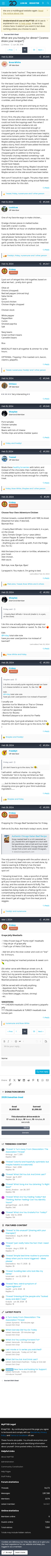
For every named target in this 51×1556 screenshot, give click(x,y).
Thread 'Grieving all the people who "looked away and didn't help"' (27, 1297)
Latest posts (13, 1312)
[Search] (48, 3)
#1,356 (46, 919)
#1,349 (46, 406)
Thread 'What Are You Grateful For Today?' (26, 1212)
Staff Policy (6, 1476)
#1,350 (46, 451)
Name (4, 1058)
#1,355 (46, 807)
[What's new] (43, 3)
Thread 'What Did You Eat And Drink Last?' (26, 1174)
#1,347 (46, 263)
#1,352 (46, 592)
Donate (25, 1132)
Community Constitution (12, 1466)
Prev (11, 50)
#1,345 (46, 56)
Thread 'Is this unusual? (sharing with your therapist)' (26, 1232)
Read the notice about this (23, 12)
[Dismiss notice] (47, 10)
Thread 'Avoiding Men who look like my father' (24, 1272)
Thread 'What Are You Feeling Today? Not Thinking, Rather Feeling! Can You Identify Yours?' (26, 1199)
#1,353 (46, 662)
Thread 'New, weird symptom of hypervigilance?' (21, 1285)
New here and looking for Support (26, 1369)
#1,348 (46, 378)
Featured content (16, 1225)
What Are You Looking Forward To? (22, 1339)
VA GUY (46, 1504)
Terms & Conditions (19, 1435)
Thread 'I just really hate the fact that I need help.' (27, 1244)
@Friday (5, 635)
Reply (47, 188)
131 (34, 50)
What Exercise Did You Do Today (21, 1329)
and (14, 443)
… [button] (20, 50)
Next (40, 50)
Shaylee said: (8, 679)
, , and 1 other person (25, 193)
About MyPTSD (7, 1457)
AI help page (25, 23)
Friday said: (8, 609)
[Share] (40, 57)
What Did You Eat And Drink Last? (22, 1359)
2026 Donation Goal (12, 1097)
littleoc (6, 44)
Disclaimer (35, 1432)
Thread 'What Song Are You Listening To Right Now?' (28, 1185)
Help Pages (6, 1471)
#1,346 (46, 201)
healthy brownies (21, 467)
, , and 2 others (25, 584)
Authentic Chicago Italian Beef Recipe (29, 836)
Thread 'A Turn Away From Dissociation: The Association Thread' (27, 1150)
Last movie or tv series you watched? (24, 1349)
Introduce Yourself (14, 1374)
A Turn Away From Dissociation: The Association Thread (23, 1318)
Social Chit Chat (13, 1325)
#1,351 (46, 496)
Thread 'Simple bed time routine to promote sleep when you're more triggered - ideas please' (27, 1258)
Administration (7, 1462)
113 (25, 50)
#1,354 (46, 745)
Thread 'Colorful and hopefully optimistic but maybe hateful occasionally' (27, 1163)
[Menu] (3, 3)
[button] (4, 1041)
